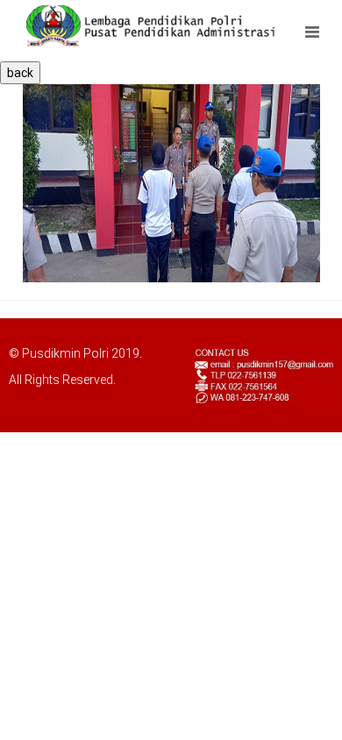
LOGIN (42, 402)
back (20, 73)
